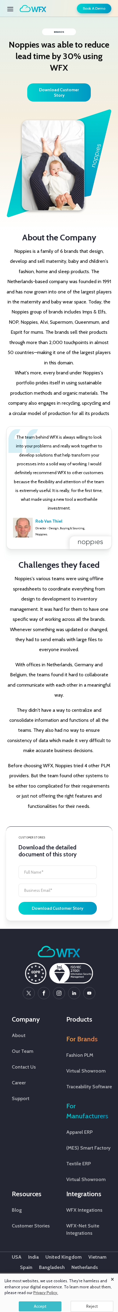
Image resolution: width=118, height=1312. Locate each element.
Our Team (22, 1051)
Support (20, 1098)
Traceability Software (89, 1086)
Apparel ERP (79, 1132)
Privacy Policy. (45, 1292)
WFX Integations (84, 1210)
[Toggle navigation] (12, 8)
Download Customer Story (57, 908)
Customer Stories (31, 1226)
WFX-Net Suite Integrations (82, 1229)
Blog (17, 1210)
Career (19, 1083)
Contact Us (24, 1067)
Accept (40, 1306)
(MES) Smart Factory (88, 1148)
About (18, 1035)
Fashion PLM (79, 1055)
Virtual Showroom (86, 1071)
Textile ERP (78, 1163)
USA (16, 1257)
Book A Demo (94, 8)
